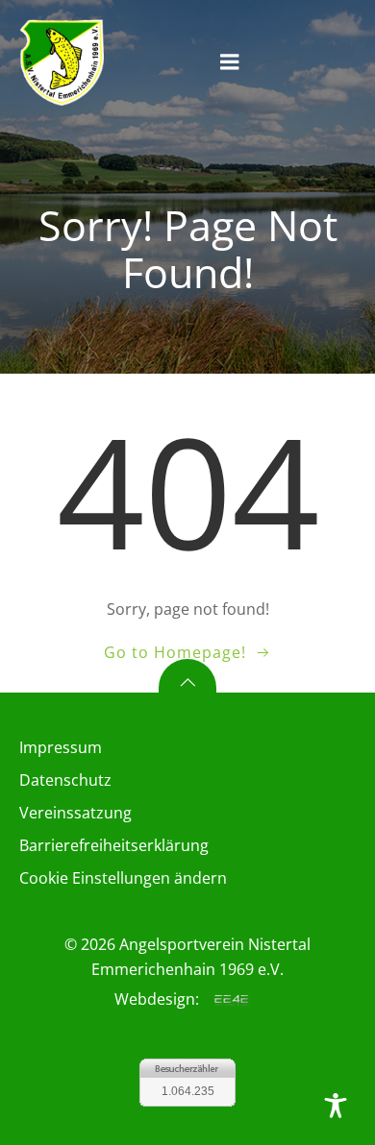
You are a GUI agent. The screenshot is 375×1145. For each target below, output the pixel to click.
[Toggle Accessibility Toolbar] (336, 1106)
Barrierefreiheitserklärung (114, 845)
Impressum (60, 747)
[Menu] (229, 62)
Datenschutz (65, 780)
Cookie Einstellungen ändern (123, 878)
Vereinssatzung (75, 812)
